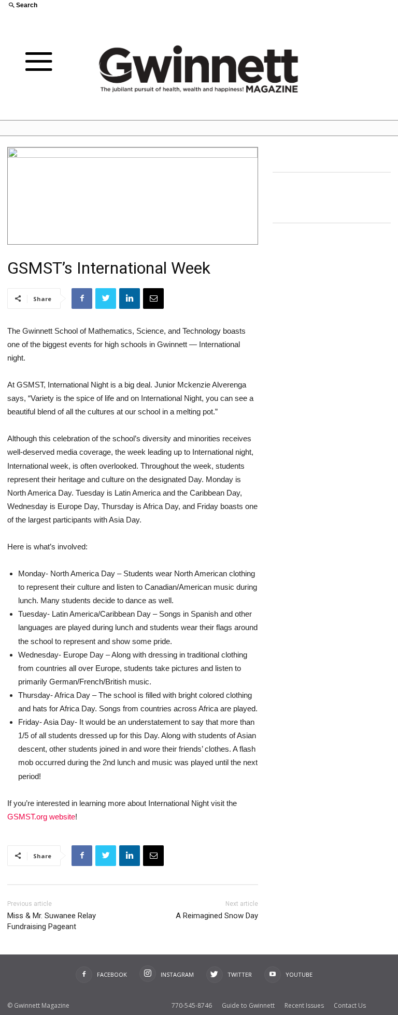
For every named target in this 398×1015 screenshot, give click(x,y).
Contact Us (350, 1005)
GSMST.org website (41, 816)
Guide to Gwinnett (248, 1005)
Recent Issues (304, 1005)
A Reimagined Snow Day (217, 915)
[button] (99, 6)
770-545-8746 (192, 1005)
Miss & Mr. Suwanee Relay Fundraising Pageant (51, 921)
